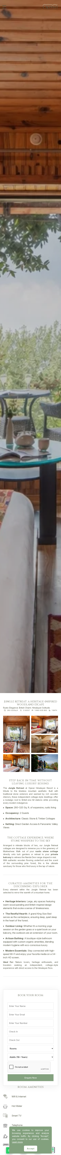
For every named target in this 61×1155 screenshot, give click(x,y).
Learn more (17, 1142)
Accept (30, 1148)
